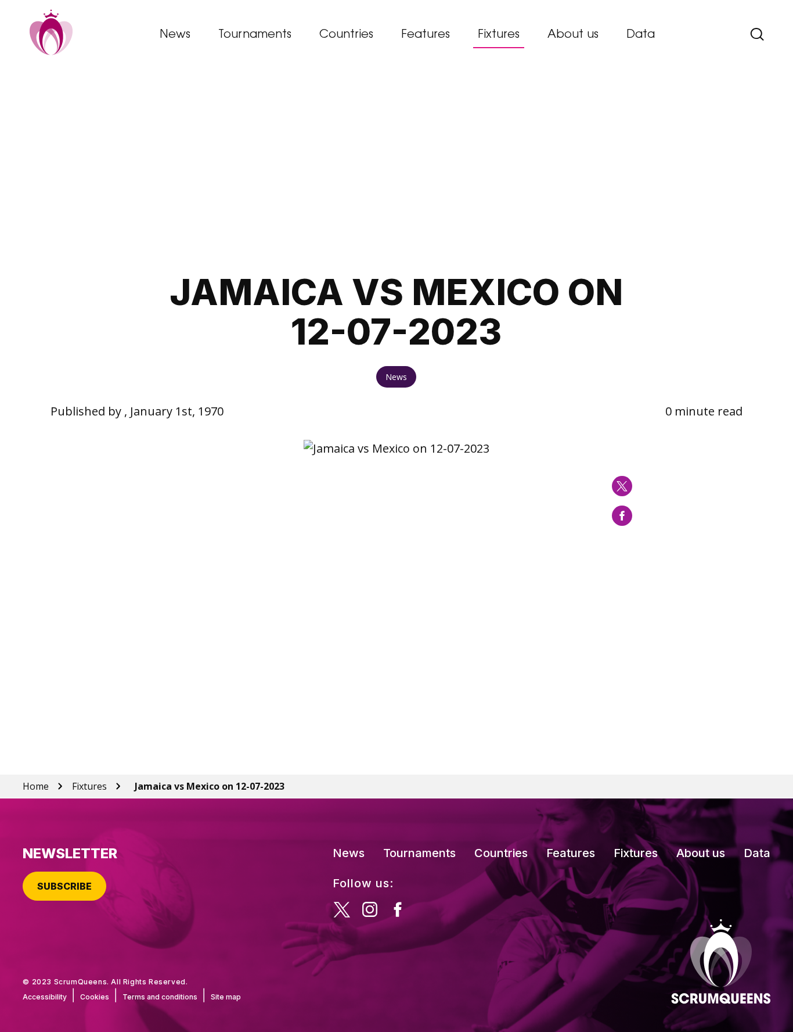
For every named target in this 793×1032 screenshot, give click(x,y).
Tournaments (254, 35)
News (175, 35)
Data (640, 35)
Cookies (94, 996)
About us (573, 35)
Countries (346, 35)
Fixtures (499, 35)
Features (425, 35)
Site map (226, 996)
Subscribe (64, 886)
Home (36, 786)
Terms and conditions (159, 996)
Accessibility (45, 996)
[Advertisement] (396, 172)
